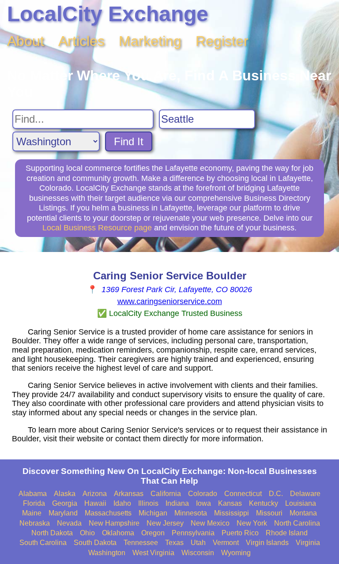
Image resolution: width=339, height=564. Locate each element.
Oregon (153, 533)
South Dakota (95, 542)
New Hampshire (114, 523)
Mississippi (231, 513)
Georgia (64, 503)
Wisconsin (197, 552)
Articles (81, 41)
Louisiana (300, 503)
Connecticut (243, 493)
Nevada (69, 523)
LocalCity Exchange (107, 14)
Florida (34, 503)
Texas (174, 542)
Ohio (87, 533)
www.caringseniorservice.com (169, 301)
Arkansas (128, 493)
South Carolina (43, 542)
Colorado (202, 493)
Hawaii (95, 503)
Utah (198, 542)
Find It (128, 141)
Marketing (150, 41)
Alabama (33, 493)
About (25, 41)
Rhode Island (287, 533)
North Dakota (52, 533)
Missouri (269, 513)
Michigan (153, 513)
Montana (303, 513)
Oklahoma (118, 533)
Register (222, 41)
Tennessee (141, 542)
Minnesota (190, 513)
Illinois (148, 503)
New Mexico (210, 523)
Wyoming (236, 552)
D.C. (276, 493)
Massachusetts (108, 513)
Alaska (64, 493)
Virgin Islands (267, 542)
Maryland (63, 513)
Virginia (308, 542)
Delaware (305, 493)
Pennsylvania (193, 533)
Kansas (230, 503)
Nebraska (34, 523)
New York (252, 523)
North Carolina (297, 523)
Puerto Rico (240, 533)
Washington (106, 552)
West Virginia (153, 552)
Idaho (122, 503)
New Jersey (165, 523)
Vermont (226, 542)
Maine (31, 513)
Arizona (95, 493)
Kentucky (263, 503)
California (166, 493)
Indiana (177, 503)
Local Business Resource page (97, 227)
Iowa (203, 503)
